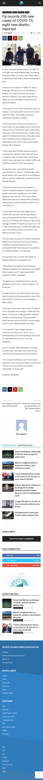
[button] (4, 3)
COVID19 (21, 12)
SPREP (4, 730)
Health (15, 12)
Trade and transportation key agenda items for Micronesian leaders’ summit (31, 407)
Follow (36, 560)
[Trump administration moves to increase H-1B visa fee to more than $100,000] (8, 477)
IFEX (3, 723)
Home (4, 9)
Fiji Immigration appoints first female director (11, 405)
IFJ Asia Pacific (7, 764)
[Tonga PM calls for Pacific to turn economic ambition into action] (8, 504)
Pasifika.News (7, 693)
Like (37, 555)
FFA (3, 747)
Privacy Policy (7, 662)
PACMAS (5, 734)
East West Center (8, 727)
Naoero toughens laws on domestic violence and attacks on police (26, 465)
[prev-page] (3, 523)
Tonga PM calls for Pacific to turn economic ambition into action (27, 504)
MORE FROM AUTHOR (25, 445)
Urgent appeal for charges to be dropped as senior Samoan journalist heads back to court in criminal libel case (28, 490)
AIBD (4, 771)
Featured (5, 683)
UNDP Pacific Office (9, 713)
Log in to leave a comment (22, 539)
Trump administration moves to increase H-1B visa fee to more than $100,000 (27, 476)
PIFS (3, 706)
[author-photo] (21, 431)
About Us (5, 659)
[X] (10, 38)
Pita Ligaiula (8, 33)
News (27, 12)
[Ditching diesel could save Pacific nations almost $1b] (8, 515)
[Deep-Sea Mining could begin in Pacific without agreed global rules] (8, 454)
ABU (4, 768)
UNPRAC (5, 710)
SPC (3, 754)
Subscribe (35, 565)
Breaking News (13, 9)
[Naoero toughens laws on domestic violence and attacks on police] (8, 465)
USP (3, 750)
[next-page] (7, 523)
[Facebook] (4, 38)
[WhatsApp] (20, 38)
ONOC (4, 757)
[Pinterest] (15, 38)
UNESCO (5, 761)
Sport (4, 689)
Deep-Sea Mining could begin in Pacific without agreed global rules (28, 454)
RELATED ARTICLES (9, 445)
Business (5, 686)
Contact (5, 652)
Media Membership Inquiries (13, 655)
